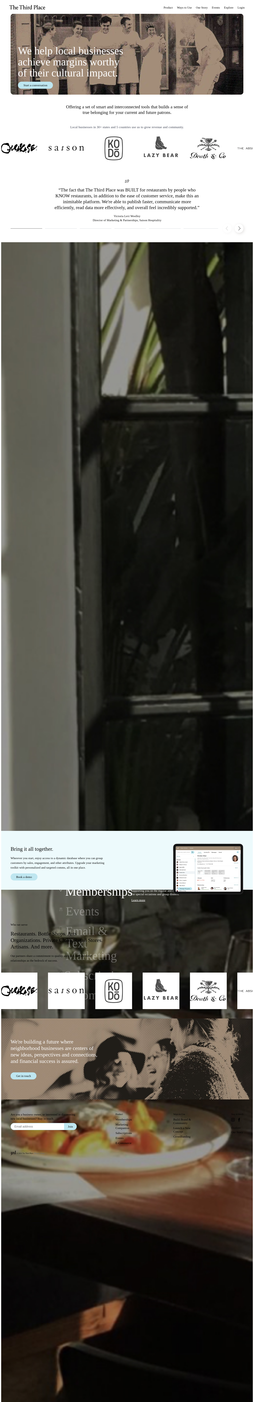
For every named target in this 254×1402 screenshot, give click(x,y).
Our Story (237, 1132)
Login (241, 7)
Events (120, 1138)
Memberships (124, 1119)
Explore (236, 1127)
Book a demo (24, 877)
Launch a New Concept (181, 1129)
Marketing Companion (122, 1126)
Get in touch (23, 1076)
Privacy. (37, 1153)
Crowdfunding (181, 1136)
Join (70, 1126)
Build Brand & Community (182, 1121)
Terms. (42, 1153)
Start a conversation (35, 85)
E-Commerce (123, 1143)
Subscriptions (124, 1133)
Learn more (138, 900)
